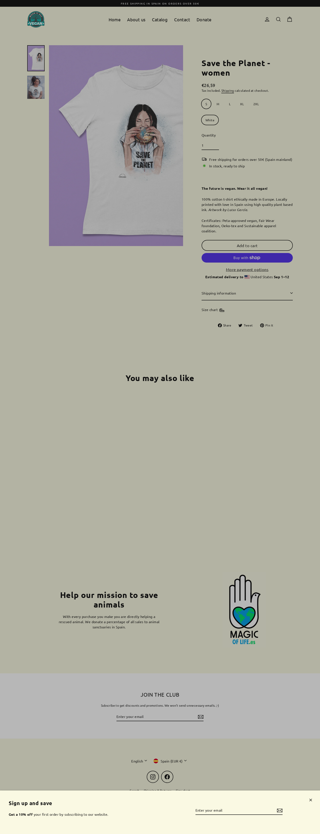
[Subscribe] (279, 810)
